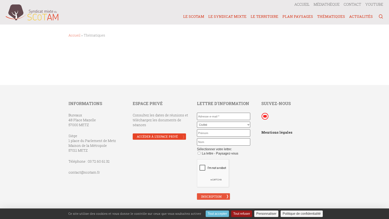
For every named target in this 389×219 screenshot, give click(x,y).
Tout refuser (241, 213)
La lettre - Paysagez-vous (219, 153)
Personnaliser (266, 213)
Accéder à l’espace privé (157, 136)
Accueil (74, 35)
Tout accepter (217, 213)
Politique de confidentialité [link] (302, 213)
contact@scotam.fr (84, 172)
